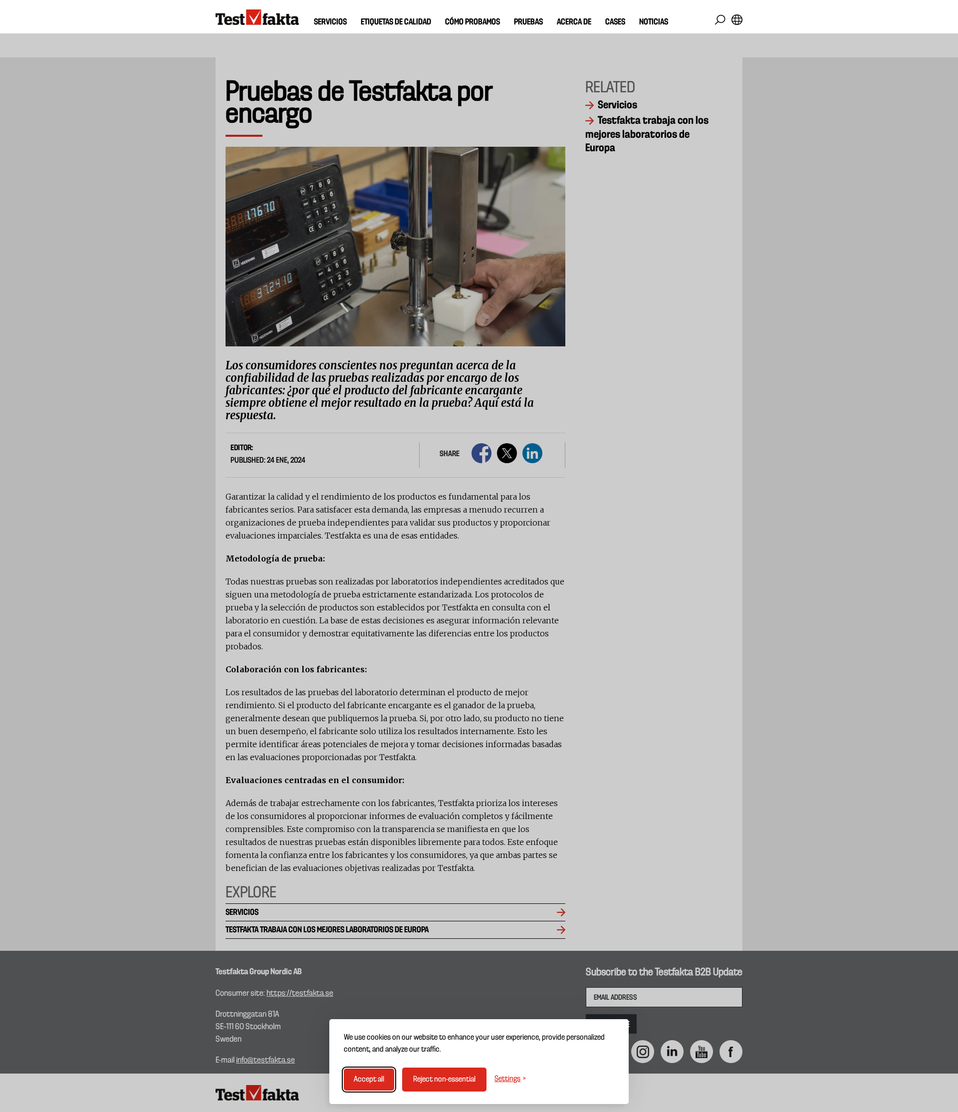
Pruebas (528, 22)
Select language (736, 19)
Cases (615, 22)
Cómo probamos (472, 22)
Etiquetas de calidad (396, 22)
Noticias (653, 22)
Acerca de (574, 22)
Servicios (330, 22)
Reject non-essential (444, 1080)
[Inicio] (257, 17)
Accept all (369, 1080)
